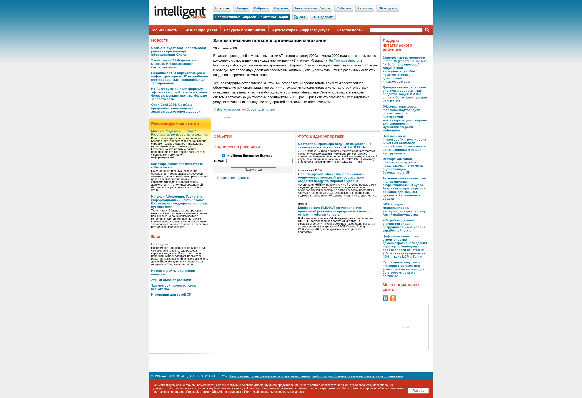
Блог (156, 236)
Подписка (326, 17)
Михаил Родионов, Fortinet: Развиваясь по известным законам (179, 132)
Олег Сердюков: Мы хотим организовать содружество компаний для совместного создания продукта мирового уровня (331, 177)
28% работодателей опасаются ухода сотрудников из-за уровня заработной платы (404, 225)
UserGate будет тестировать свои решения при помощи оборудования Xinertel (178, 51)
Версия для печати (261, 109)
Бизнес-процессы (200, 30)
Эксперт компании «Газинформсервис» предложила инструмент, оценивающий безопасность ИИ (403, 165)
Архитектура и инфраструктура (301, 30)
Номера (242, 8)
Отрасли (281, 8)
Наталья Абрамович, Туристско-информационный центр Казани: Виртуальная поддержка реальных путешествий (179, 202)
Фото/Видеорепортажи (321, 136)
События (343, 8)
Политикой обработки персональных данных (274, 391)
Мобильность (164, 30)
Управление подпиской (234, 177)
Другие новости (228, 109)
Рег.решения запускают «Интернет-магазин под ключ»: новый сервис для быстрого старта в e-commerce (403, 269)
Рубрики (261, 8)
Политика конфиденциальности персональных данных (270, 376)
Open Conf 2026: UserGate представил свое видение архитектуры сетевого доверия (176, 108)
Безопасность (350, 30)
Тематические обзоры (312, 8)
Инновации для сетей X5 (171, 294)
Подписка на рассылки (236, 147)
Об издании (388, 8)
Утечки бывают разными (171, 280)
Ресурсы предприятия (244, 30)
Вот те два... (161, 244)
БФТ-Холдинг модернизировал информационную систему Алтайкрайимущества (404, 209)
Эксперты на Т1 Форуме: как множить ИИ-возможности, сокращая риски (174, 64)
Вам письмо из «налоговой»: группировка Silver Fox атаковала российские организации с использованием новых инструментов (404, 144)
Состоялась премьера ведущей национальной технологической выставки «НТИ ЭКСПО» (336, 145)
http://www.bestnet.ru (343, 60)
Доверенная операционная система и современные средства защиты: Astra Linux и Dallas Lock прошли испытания (405, 94)
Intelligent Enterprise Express (249, 155)
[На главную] (180, 18)
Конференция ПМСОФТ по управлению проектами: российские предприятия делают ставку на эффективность (334, 211)
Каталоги (364, 8)
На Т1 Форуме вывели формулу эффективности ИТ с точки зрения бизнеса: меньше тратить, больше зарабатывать (179, 94)
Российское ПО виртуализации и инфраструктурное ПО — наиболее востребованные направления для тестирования (179, 78)
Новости (222, 8)
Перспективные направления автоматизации (251, 17)
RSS (303, 17)
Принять (418, 390)
